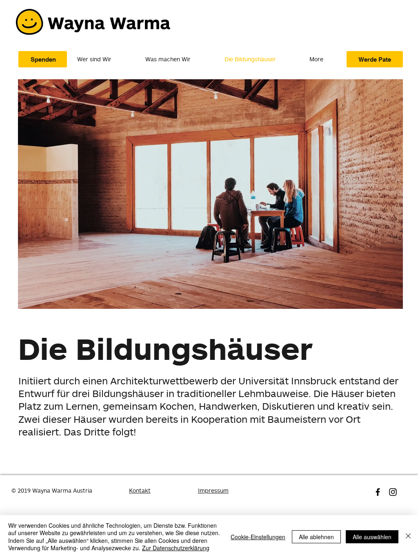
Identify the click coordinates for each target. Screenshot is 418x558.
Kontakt (140, 490)
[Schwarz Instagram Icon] (393, 492)
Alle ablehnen (316, 537)
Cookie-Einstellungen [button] (258, 537)
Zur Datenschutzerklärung (175, 548)
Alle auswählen (372, 537)
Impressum (213, 490)
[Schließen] (408, 536)
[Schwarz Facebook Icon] (378, 492)
